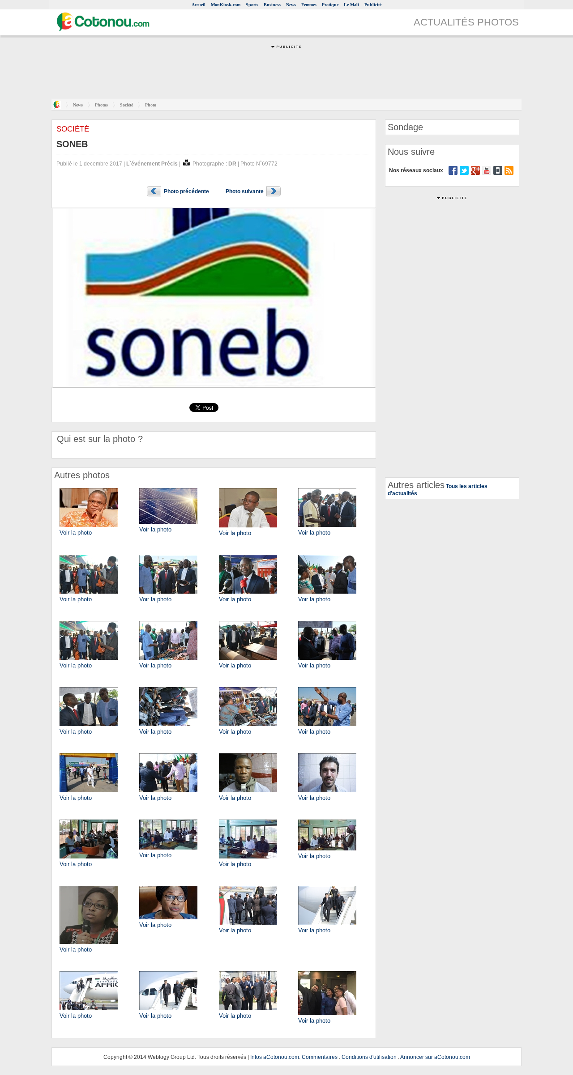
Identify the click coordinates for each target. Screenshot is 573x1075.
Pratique (330, 4)
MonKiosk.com (225, 4)
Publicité (372, 4)
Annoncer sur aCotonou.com (435, 1057)
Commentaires (320, 1057)
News (291, 4)
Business (272, 4)
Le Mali (351, 4)
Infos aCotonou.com (274, 1057)
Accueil (198, 4)
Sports (252, 4)
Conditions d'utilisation (369, 1057)
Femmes (308, 4)
